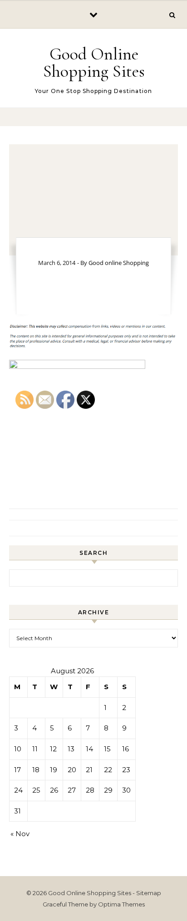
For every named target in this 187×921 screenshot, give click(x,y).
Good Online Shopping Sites (94, 63)
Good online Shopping (119, 263)
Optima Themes (121, 904)
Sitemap (148, 893)
